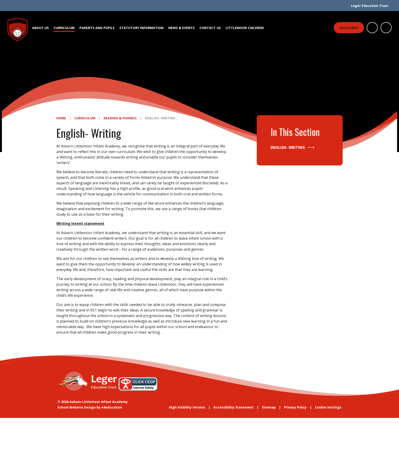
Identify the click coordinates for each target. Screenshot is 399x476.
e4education (111, 407)
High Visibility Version (187, 407)
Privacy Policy (295, 407)
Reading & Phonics (120, 118)
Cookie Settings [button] (328, 407)
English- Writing (160, 118)
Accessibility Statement (233, 407)
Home (61, 118)
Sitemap (269, 407)
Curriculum (84, 118)
